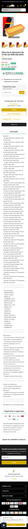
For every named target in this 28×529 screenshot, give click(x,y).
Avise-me (14, 124)
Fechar (14, 524)
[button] (24, 6)
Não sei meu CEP (7, 89)
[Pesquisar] (23, 10)
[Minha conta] (18, 6)
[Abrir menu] (2, 5)
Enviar (14, 462)
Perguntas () (16, 119)
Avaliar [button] (14, 110)
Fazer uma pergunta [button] (14, 114)
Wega (3, 57)
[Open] (3, 525)
